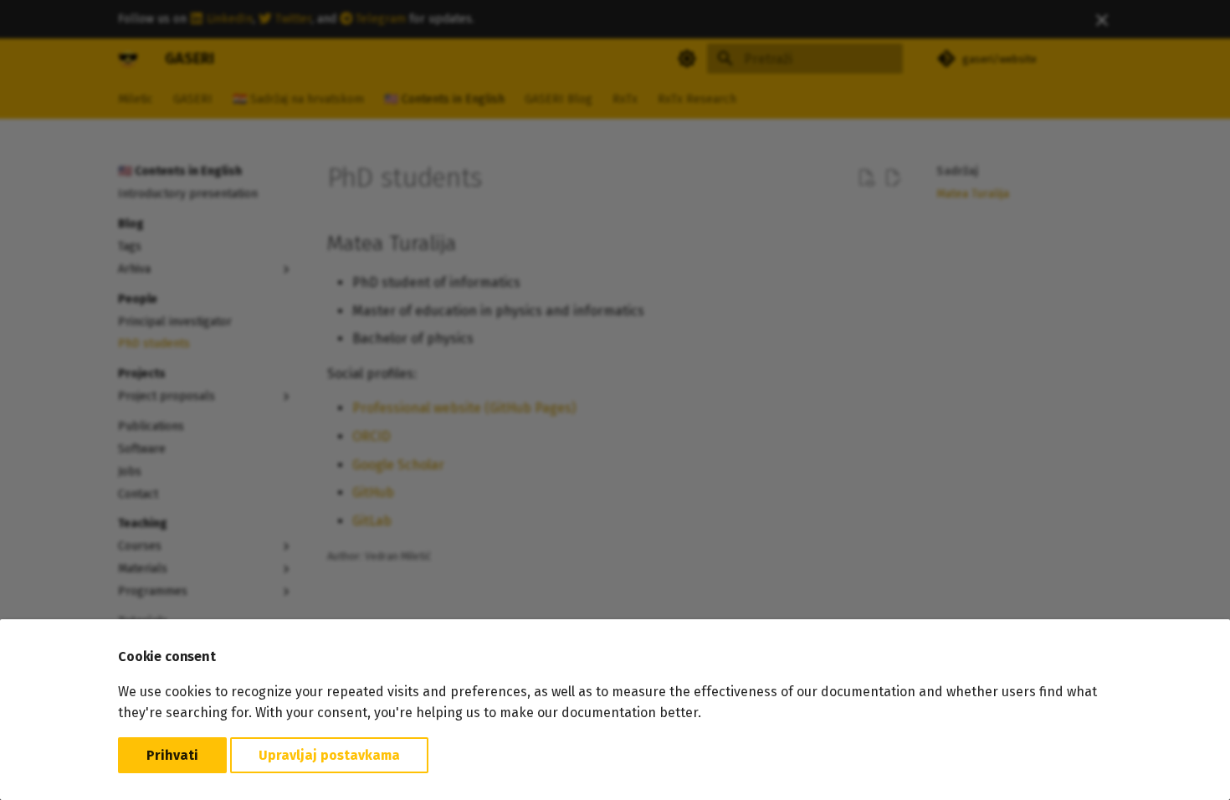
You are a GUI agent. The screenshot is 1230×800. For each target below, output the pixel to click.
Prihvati (172, 755)
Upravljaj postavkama (329, 755)
